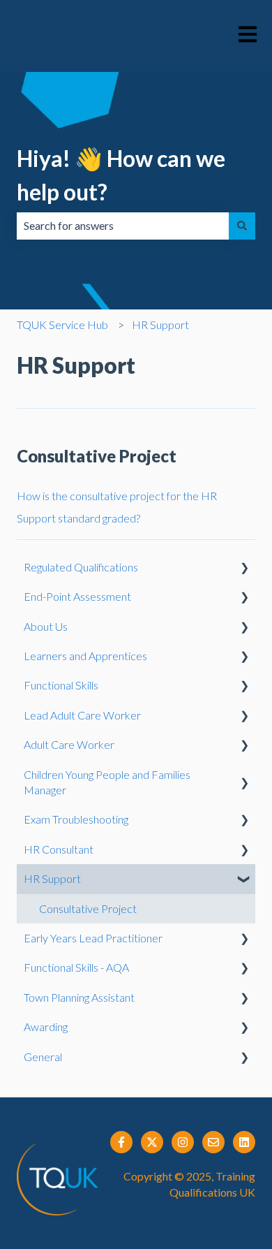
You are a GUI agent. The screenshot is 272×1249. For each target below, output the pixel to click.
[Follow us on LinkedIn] (244, 1142)
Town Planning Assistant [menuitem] (79, 997)
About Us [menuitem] (46, 626)
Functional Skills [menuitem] (61, 685)
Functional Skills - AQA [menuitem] (76, 967)
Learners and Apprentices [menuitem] (85, 655)
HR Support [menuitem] (52, 878)
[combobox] (123, 225)
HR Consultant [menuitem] (58, 849)
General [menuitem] (43, 1056)
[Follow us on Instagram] (183, 1142)
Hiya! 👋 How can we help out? (121, 175)
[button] (244, 568)
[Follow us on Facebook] (121, 1142)
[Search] (242, 225)
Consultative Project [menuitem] (88, 908)
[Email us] (213, 1142)
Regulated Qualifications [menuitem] (81, 567)
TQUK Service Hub (62, 324)
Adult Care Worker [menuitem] (69, 744)
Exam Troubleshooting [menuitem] (76, 819)
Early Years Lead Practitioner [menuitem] (93, 937)
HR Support (160, 324)
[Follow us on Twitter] (152, 1142)
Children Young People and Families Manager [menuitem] (107, 782)
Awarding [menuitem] (46, 1026)
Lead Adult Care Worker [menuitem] (82, 715)
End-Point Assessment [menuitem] (77, 596)
